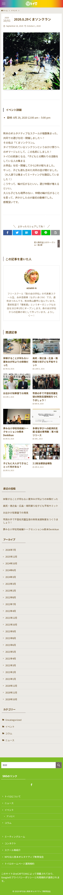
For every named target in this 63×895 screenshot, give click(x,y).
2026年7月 (10, 549)
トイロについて (13, 796)
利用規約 (41, 877)
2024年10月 (11, 563)
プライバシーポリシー (22, 877)
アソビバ (10, 816)
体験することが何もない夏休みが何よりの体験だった (30, 499)
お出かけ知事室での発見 (15, 512)
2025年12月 (11, 556)
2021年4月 (10, 658)
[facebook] (31, 784)
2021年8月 (10, 638)
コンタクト (10, 843)
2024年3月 (10, 577)
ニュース (9, 740)
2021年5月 (10, 651)
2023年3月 (10, 583)
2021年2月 (10, 672)
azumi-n (31, 288)
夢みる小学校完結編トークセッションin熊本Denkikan (31, 529)
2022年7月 (10, 604)
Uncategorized (13, 719)
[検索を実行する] (59, 765)
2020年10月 (11, 699)
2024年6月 (10, 570)
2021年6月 (10, 645)
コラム (8, 733)
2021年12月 (11, 617)
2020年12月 (11, 685)
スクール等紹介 (13, 850)
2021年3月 (10, 665)
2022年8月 (10, 597)
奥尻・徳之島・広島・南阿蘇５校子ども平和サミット (30, 505)
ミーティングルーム (15, 836)
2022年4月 (10, 611)
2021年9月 (10, 631)
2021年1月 (10, 678)
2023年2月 (10, 590)
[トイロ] (31, 3)
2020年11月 (11, 692)
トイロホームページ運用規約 (19, 863)
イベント (10, 726)
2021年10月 (11, 624)
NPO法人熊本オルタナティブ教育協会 (24, 856)
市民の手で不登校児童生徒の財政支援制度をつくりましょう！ (30, 521)
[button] (3, 3)
